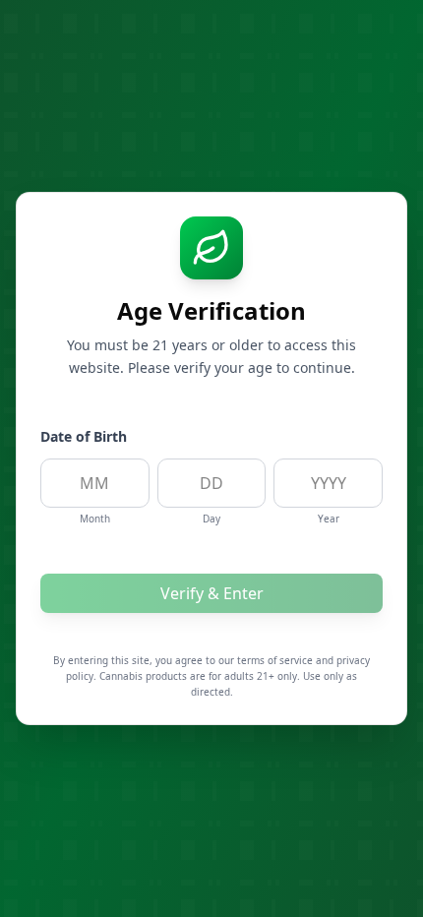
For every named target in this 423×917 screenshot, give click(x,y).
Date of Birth (83, 436)
